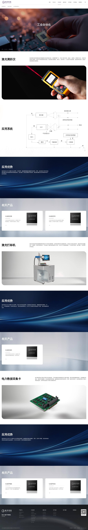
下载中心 (44, 517)
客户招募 (75, 2)
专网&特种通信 (33, 513)
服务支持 (64, 2)
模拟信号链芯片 (21, 517)
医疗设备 (32, 522)
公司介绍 (54, 512)
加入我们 (54, 515)
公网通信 (32, 512)
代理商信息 (45, 518)
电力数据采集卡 (16, 6)
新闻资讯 (54, 513)
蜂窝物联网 (33, 515)
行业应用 (59, 2)
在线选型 (44, 512)
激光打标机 (10, 6)
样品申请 (44, 513)
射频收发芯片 (21, 512)
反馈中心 (44, 515)
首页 (49, 2)
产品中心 (54, 2)
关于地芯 (69, 2)
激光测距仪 (4, 6)
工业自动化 (11, 49)
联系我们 (80, 2)
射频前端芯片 (21, 515)
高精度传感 (33, 518)
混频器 (20, 513)
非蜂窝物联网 (33, 517)
